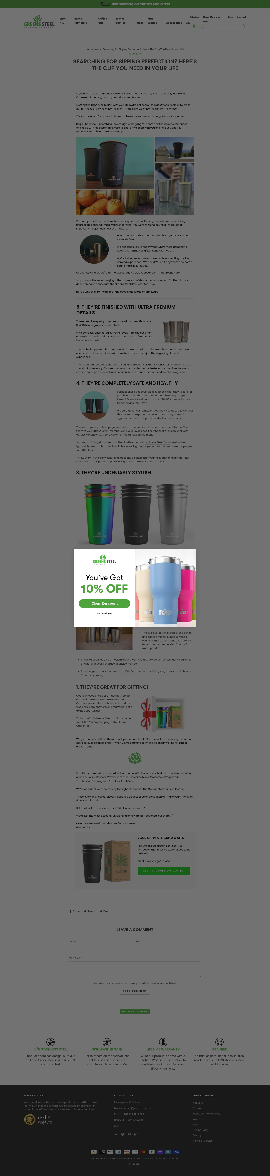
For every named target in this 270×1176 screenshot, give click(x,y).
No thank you (104, 613)
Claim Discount (105, 603)
